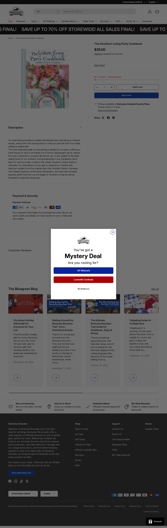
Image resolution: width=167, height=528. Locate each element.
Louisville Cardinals (83, 280)
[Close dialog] (113, 232)
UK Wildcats (83, 270)
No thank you (83, 289)
